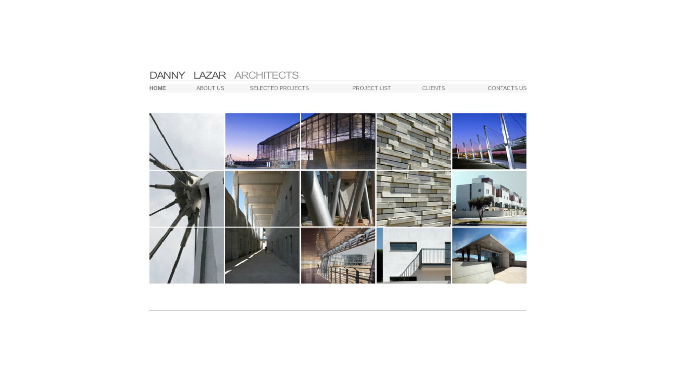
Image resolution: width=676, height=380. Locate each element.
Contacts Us (507, 88)
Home (157, 88)
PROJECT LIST (371, 88)
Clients (433, 88)
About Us (210, 88)
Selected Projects (279, 88)
